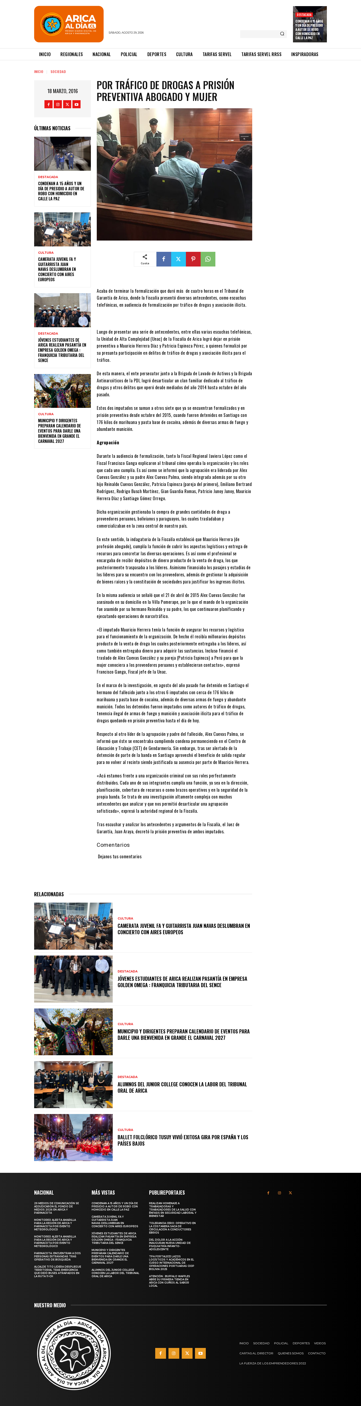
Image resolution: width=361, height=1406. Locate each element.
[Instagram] (58, 104)
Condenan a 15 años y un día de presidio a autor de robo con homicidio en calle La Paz (309, 29)
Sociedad (58, 71)
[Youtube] (76, 104)
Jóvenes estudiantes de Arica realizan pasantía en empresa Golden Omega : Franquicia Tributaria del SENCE (62, 350)
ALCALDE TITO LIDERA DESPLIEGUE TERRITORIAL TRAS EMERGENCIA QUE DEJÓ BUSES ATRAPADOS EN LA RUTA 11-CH (57, 1271)
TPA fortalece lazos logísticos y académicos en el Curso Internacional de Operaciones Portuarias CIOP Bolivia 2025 (171, 1263)
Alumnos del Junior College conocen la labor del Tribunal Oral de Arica (182, 1087)
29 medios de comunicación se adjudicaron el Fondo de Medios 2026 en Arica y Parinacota (56, 1208)
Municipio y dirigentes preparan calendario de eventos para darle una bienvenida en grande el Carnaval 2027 (59, 431)
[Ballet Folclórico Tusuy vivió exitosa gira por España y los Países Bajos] (73, 1137)
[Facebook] (48, 104)
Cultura (46, 252)
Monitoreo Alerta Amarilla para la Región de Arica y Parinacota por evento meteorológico (55, 1224)
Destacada (304, 14)
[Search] (282, 34)
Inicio (38, 71)
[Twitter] (67, 104)
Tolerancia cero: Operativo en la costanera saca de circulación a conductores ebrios (172, 1228)
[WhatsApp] (208, 259)
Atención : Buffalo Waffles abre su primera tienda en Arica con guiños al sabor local (169, 1281)
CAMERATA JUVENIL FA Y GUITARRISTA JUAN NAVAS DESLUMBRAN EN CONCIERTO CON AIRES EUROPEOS (57, 269)
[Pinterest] (193, 259)
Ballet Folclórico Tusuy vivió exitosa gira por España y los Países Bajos (183, 1140)
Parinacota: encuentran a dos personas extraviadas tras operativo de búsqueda (57, 1256)
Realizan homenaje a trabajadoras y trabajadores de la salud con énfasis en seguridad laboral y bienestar (172, 1210)
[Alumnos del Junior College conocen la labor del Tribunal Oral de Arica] (73, 1084)
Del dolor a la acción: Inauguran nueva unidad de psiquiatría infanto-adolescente (170, 1244)
